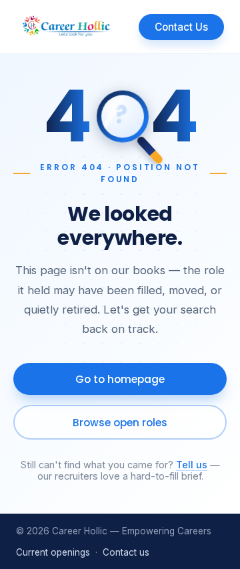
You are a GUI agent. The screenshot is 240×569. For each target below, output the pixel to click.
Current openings (53, 552)
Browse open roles (120, 423)
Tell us (191, 464)
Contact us (126, 552)
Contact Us (181, 27)
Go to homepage (120, 379)
